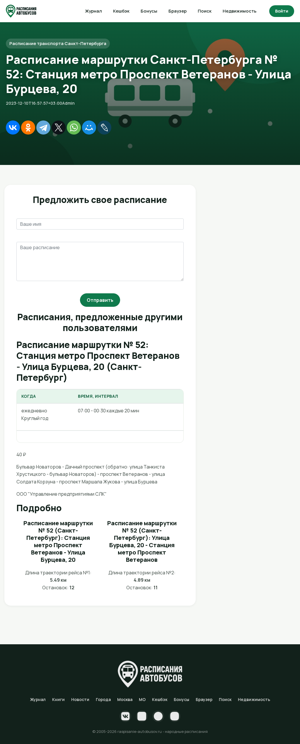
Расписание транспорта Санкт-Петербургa (57, 43)
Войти (281, 11)
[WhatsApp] (74, 127)
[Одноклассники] (28, 127)
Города (103, 699)
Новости (80, 699)
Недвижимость (239, 11)
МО (142, 699)
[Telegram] (43, 127)
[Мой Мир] (89, 127)
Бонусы (149, 11)
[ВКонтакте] (13, 127)
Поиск (205, 11)
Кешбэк (121, 11)
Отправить (100, 300)
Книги (58, 699)
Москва (124, 699)
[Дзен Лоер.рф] (174, 716)
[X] (59, 127)
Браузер (177, 11)
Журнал (93, 11)
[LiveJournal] (104, 127)
